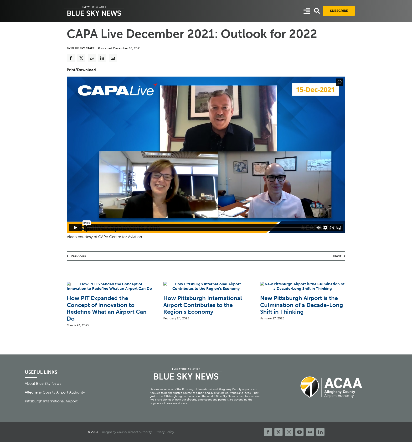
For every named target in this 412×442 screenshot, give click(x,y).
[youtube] (299, 432)
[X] (81, 58)
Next (337, 256)
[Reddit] (92, 58)
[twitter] (278, 432)
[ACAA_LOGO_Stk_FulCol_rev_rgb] (331, 373)
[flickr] (310, 432)
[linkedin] (320, 432)
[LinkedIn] (102, 58)
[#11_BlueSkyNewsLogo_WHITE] (94, 6)
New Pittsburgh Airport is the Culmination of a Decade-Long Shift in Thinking (301, 305)
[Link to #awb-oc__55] (307, 11)
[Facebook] (71, 58)
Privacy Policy (164, 432)
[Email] (113, 58)
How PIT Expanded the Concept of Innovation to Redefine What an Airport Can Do (107, 308)
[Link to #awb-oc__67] (317, 11)
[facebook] (268, 432)
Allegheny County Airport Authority (127, 432)
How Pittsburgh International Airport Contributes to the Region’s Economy (202, 305)
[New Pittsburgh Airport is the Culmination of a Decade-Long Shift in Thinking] (302, 284)
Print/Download (81, 70)
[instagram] (289, 432)
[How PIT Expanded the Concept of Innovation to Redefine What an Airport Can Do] (109, 284)
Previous (78, 256)
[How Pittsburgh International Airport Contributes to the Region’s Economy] (205, 284)
